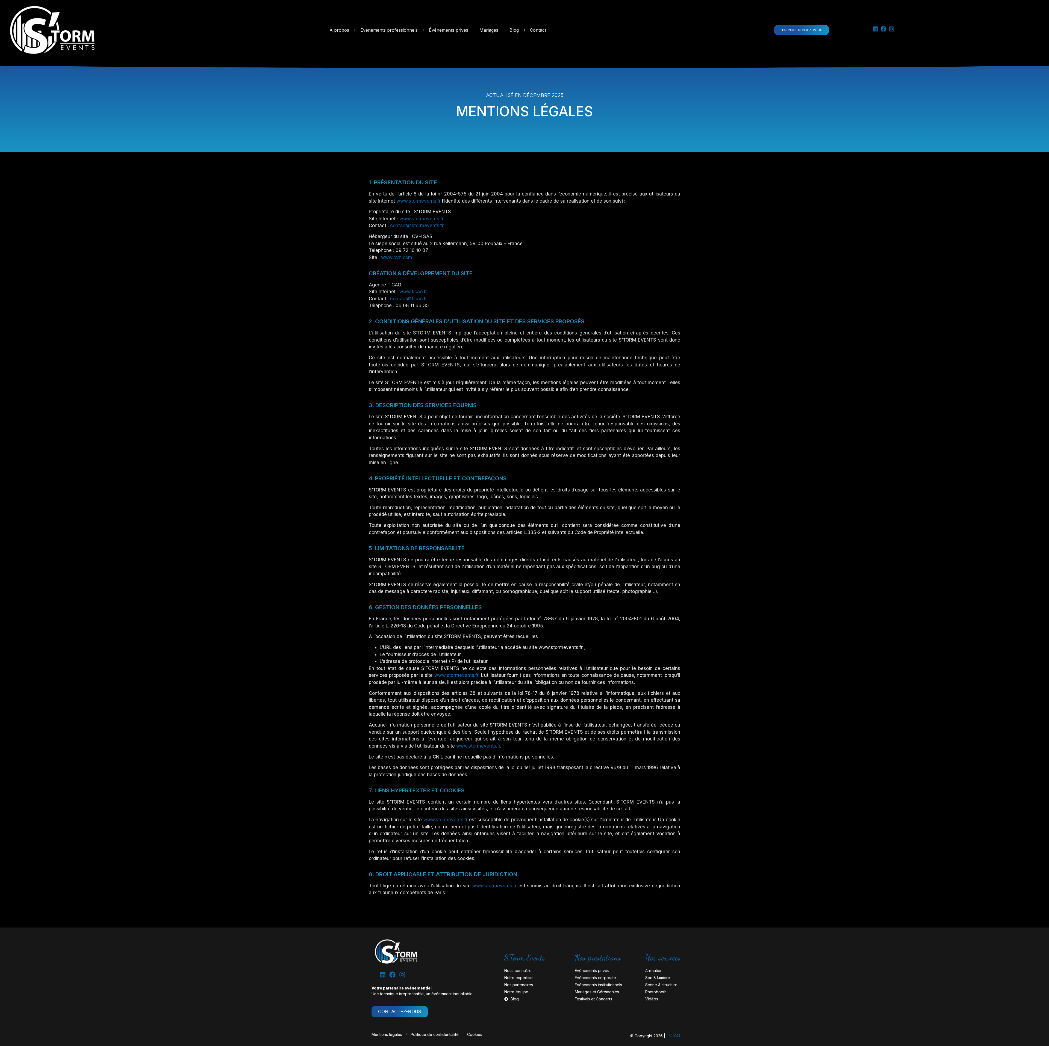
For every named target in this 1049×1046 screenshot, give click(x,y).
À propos (339, 30)
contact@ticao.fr (408, 298)
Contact (538, 30)
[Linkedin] (875, 29)
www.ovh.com (396, 257)
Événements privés (448, 30)
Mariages (488, 30)
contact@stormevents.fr (417, 225)
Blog (514, 30)
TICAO (673, 1035)
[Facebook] (883, 29)
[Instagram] (891, 29)
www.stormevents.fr (418, 201)
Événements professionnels (389, 30)
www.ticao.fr (413, 291)
